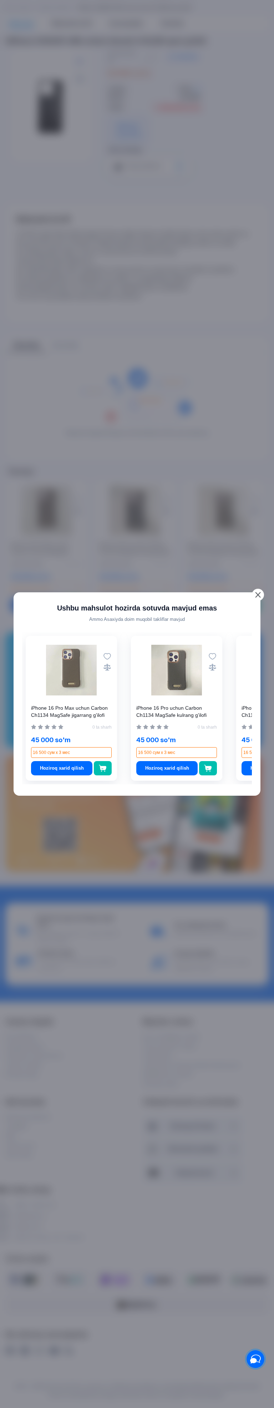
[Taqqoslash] (107, 667)
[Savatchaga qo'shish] (103, 768)
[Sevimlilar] (107, 656)
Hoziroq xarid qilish (62, 768)
